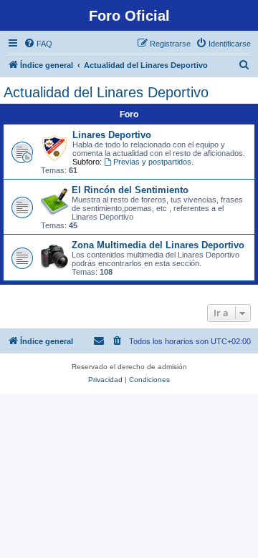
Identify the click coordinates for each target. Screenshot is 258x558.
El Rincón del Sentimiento (130, 190)
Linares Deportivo (111, 134)
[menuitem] (38, 43)
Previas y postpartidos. (153, 161)
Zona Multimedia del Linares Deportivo (158, 245)
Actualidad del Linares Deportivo (106, 92)
